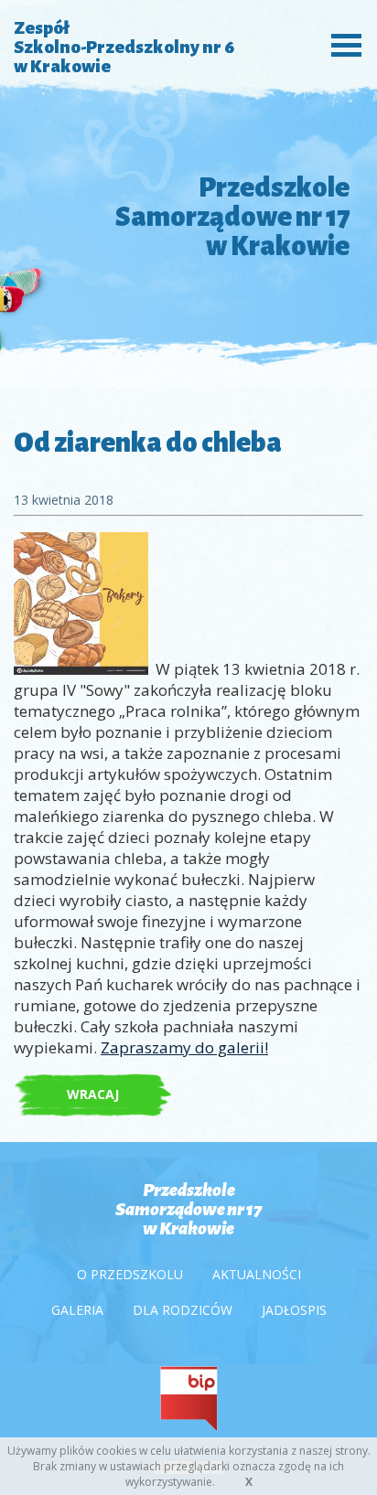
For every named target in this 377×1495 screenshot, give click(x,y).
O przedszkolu (130, 1274)
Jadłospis (294, 1310)
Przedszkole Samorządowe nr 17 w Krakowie (188, 1209)
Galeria (77, 1310)
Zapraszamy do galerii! (184, 1047)
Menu (341, 43)
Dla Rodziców (182, 1310)
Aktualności (256, 1274)
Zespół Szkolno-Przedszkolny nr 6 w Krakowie (124, 47)
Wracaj (93, 1094)
